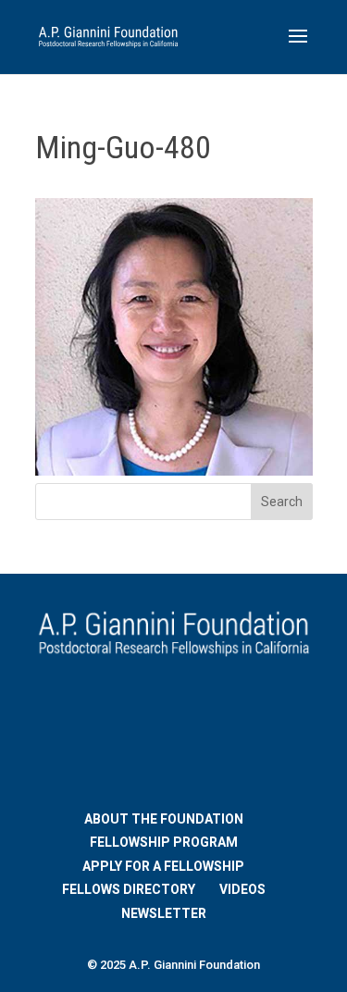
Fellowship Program (164, 842)
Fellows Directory (128, 889)
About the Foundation (163, 819)
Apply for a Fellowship (163, 866)
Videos (242, 889)
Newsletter (163, 913)
